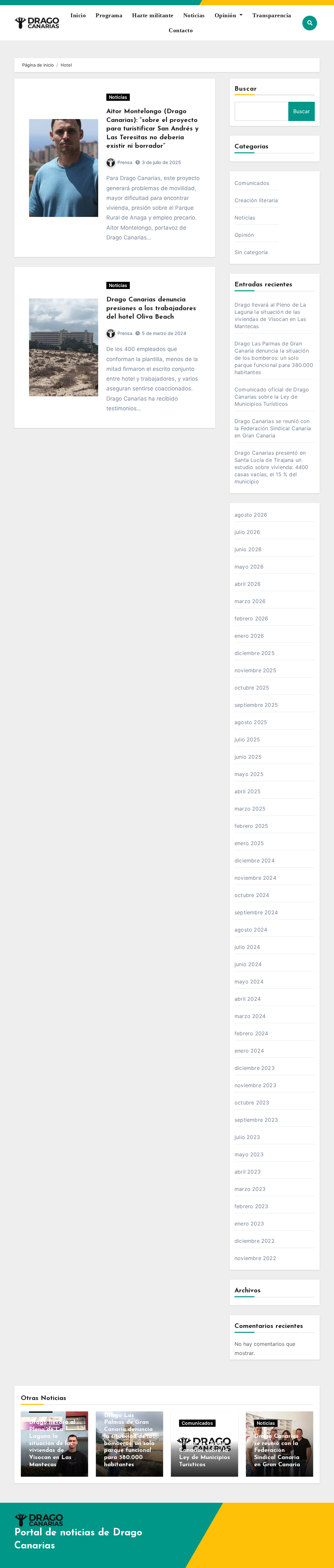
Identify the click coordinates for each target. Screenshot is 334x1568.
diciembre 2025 (255, 653)
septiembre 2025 (256, 705)
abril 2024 (248, 999)
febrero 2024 (251, 1033)
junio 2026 (248, 549)
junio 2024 (248, 964)
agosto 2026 (251, 514)
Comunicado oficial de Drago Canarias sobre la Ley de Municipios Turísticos (272, 396)
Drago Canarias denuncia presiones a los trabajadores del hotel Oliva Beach (151, 308)
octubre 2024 (252, 895)
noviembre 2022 (255, 1258)
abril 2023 (248, 1171)
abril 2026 (248, 584)
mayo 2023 (249, 1154)
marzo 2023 (250, 1189)
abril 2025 (248, 791)
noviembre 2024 (255, 878)
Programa (109, 15)
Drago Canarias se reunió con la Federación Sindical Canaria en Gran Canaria (273, 428)
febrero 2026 (251, 618)
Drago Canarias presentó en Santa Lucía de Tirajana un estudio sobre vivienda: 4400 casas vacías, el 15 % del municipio (272, 467)
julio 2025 (247, 739)
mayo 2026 (249, 566)
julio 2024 (247, 947)
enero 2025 (249, 843)
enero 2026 (249, 635)
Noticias (194, 15)
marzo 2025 (250, 808)
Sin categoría (251, 252)
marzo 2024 (250, 1016)
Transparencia (271, 15)
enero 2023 (249, 1223)
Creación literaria (256, 200)
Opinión (226, 15)
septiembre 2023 (256, 1120)
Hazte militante (153, 15)
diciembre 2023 (255, 1068)
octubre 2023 (252, 1102)
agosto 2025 (251, 722)
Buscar (246, 89)
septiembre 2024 (256, 912)
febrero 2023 (251, 1206)
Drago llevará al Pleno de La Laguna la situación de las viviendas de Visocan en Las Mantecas (52, 1444)
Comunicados (252, 183)
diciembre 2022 (255, 1241)
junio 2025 (248, 757)
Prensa (124, 162)
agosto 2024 (251, 929)
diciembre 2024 (255, 860)
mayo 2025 (249, 774)
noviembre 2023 (255, 1085)
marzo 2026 (250, 601)
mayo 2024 (249, 981)
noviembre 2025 (255, 670)
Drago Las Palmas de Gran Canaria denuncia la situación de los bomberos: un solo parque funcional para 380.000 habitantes (274, 357)
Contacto (181, 30)
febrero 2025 (251, 826)
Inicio (78, 15)
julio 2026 (247, 532)
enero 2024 (249, 1050)
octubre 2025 (252, 687)
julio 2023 (247, 1137)
